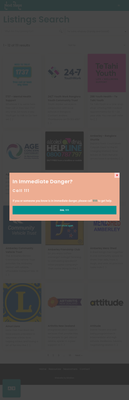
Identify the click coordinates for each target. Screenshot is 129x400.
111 (95, 200)
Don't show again (64, 225)
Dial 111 (64, 210)
